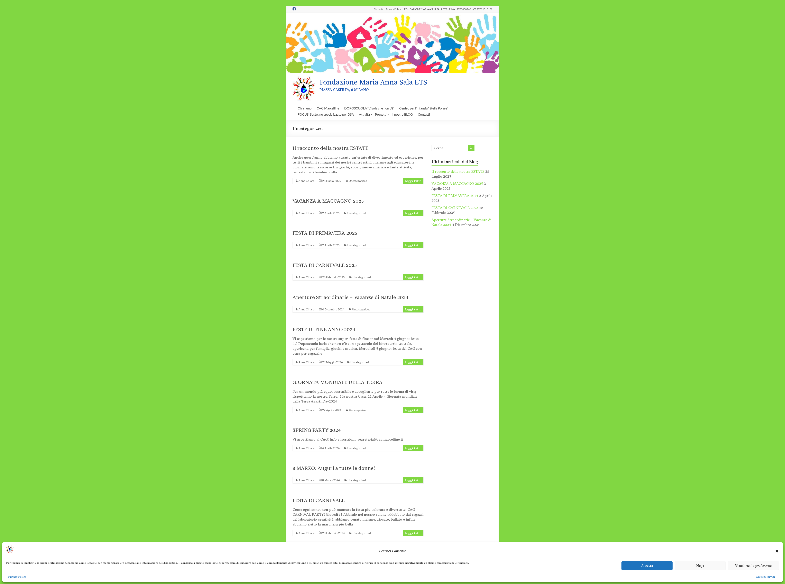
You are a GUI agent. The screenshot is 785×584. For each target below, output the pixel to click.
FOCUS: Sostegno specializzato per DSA (326, 114)
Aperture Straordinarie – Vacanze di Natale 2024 (350, 297)
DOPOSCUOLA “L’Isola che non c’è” (369, 108)
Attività (364, 114)
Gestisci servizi (765, 576)
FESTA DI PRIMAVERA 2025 (325, 233)
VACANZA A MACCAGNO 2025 (328, 201)
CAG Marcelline (328, 108)
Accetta (647, 566)
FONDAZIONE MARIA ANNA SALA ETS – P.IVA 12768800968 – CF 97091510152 (448, 9)
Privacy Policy (17, 576)
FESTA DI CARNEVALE (319, 500)
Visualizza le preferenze (753, 566)
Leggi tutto (413, 181)
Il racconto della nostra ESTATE (330, 148)
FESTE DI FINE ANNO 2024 (324, 329)
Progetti (381, 114)
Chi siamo (305, 108)
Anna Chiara (306, 181)
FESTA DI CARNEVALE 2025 (325, 265)
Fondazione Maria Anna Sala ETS (373, 82)
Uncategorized (358, 181)
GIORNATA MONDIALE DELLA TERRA (337, 382)
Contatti (378, 9)
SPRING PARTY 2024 (317, 430)
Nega (700, 566)
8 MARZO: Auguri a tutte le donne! (334, 468)
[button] (777, 551)
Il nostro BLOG (402, 114)
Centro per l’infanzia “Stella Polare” (423, 108)
